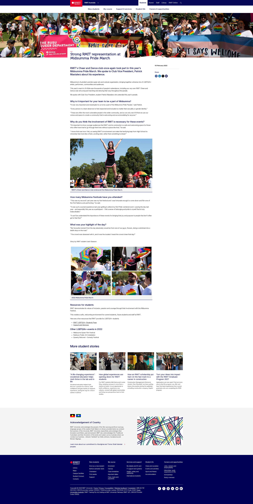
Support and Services (81, 325)
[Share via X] (162, 76)
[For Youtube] (176, 488)
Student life (140, 9)
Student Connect (78, 476)
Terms (96, 488)
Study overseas (169, 477)
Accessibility (109, 488)
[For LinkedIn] (172, 488)
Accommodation (150, 474)
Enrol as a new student (96, 466)
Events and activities (152, 469)
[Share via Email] (166, 76)
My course (107, 9)
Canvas (110, 469)
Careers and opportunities (173, 462)
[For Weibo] (181, 488)
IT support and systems (134, 469)
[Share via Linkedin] (159, 76)
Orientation (92, 471)
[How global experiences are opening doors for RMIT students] (112, 361)
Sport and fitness (151, 471)
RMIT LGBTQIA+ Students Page (85, 323)
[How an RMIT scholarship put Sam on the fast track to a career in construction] (141, 361)
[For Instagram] (168, 488)
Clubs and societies (151, 466)
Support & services (124, 9)
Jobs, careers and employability (170, 466)
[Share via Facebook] (156, 76)
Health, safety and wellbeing (133, 472)
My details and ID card (134, 466)
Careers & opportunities (159, 9)
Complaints (131, 488)
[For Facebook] (159, 488)
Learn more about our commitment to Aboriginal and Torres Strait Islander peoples (96, 445)
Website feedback (121, 488)
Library (75, 468)
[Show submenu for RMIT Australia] (97, 3)
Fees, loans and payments (113, 477)
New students (93, 9)
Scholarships (168, 475)
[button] (181, 3)
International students (134, 476)
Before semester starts (96, 469)
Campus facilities (78, 473)
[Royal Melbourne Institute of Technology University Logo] (76, 3)
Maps (74, 470)
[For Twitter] (163, 488)
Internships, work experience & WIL (170, 471)
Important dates (113, 474)
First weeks (93, 474)
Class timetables (113, 471)
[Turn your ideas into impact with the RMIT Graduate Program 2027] (169, 361)
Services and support (134, 462)
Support (92, 477)
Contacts (76, 479)
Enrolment (111, 466)
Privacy (101, 488)
